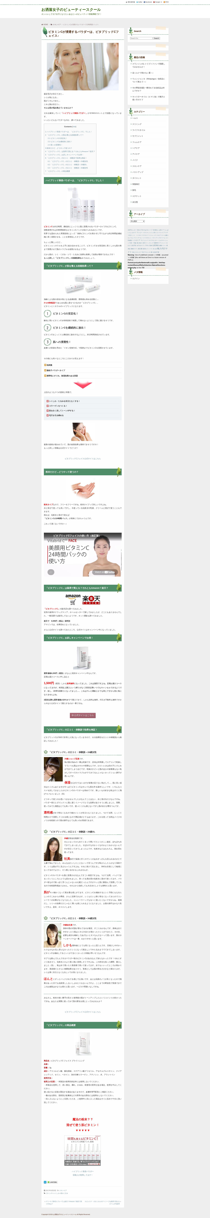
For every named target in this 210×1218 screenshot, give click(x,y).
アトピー (140, 232)
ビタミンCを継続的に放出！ (60, 142)
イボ (144, 232)
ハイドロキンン (146, 238)
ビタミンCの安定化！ (57, 138)
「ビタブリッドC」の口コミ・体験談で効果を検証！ (66, 158)
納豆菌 (140, 249)
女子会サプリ (141, 245)
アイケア (136, 154)
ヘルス (135, 118)
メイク (135, 160)
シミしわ (56, 1193)
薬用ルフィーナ (147, 248)
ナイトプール (138, 238)
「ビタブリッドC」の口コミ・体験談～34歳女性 (68, 168)
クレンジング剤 (151, 232)
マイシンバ (144, 240)
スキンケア (63, 1190)
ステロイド (145, 235)
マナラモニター (153, 240)
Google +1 (158, 2)
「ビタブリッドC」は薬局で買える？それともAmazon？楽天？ (70, 151)
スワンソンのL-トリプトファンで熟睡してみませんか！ (148, 65)
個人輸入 (139, 243)
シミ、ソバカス (137, 235)
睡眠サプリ (134, 248)
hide (74, 127)
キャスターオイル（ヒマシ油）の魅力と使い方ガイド (148, 98)
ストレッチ (152, 235)
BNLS (138, 230)
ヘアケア (136, 148)
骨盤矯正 (136, 184)
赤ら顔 (155, 248)
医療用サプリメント (160, 243)
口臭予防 (133, 245)
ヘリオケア (136, 240)
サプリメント (137, 136)
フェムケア (136, 142)
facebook (149, 2)
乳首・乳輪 (133, 243)
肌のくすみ (64, 1193)
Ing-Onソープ (148, 230)
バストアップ (137, 172)
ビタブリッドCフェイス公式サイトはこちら (83, 459)
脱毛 (134, 190)
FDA (142, 230)
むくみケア (133, 232)
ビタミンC (48, 1193)
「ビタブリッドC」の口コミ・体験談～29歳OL (67, 165)
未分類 (135, 202)
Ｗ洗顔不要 (156, 252)
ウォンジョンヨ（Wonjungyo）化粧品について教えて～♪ (148, 80)
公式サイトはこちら (84, 715)
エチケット (136, 196)
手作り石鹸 (148, 245)
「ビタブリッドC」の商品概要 (57, 171)
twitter (140, 2)
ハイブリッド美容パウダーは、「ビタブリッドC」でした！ (68, 132)
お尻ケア (161, 230)
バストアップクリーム (158, 238)
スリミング (136, 124)
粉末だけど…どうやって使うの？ (58, 148)
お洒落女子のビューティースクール (71, 10)
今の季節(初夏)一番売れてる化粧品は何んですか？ (148, 89)
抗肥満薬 (155, 245)
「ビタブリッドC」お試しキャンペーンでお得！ (64, 155)
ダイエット (136, 178)
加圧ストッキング (148, 243)
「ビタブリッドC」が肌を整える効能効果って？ (64, 135)
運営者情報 (131, 2)
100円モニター (132, 230)
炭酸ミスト (162, 245)
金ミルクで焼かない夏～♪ (142, 73)
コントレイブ (160, 232)
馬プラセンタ (146, 252)
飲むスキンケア (137, 252)
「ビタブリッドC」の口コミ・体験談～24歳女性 (68, 161)
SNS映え (155, 230)
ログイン (136, 278)
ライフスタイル (138, 130)
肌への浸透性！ (55, 145)
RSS (167, 2)
